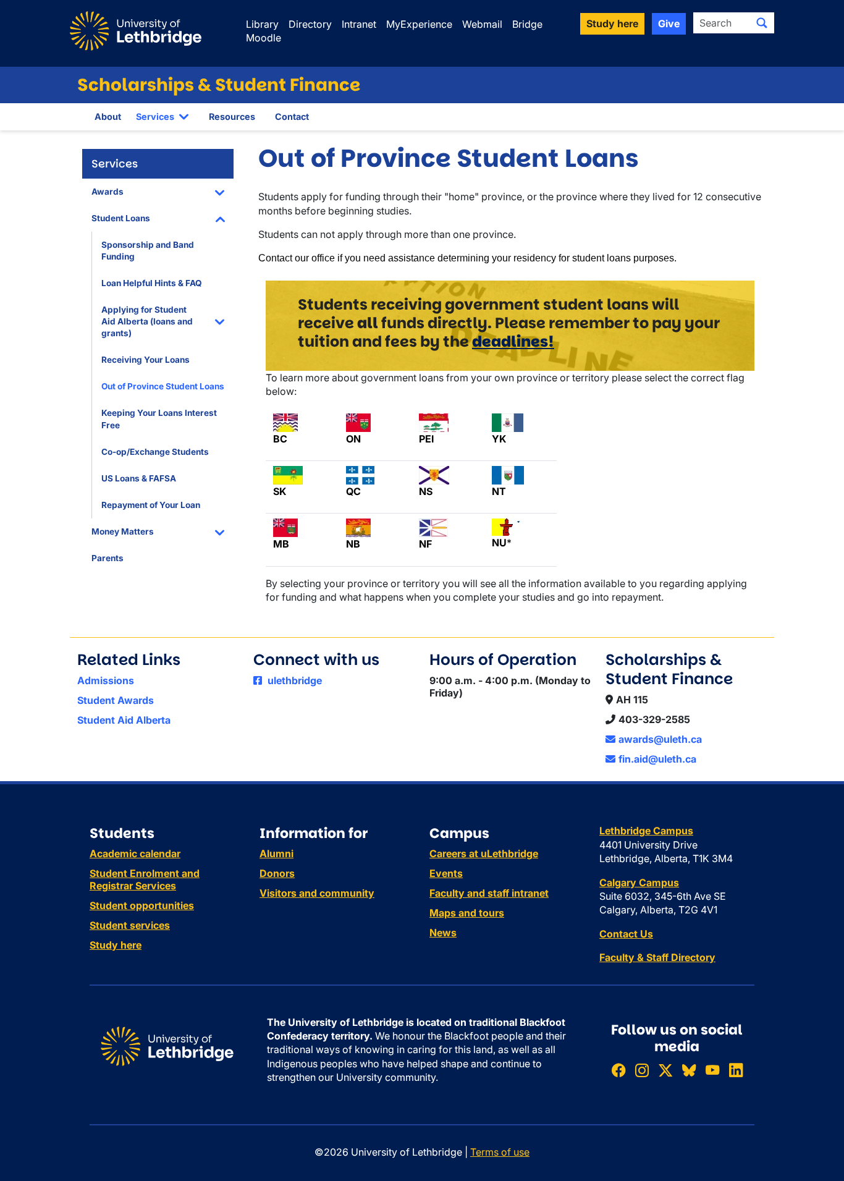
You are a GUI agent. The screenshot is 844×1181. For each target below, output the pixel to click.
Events (446, 873)
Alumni (276, 853)
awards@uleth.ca (660, 739)
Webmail (482, 24)
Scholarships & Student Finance (218, 85)
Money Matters (122, 531)
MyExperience (419, 24)
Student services (130, 925)
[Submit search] (761, 22)
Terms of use (500, 1152)
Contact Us (626, 934)
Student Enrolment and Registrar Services (145, 879)
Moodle (263, 38)
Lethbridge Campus (646, 830)
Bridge (527, 24)
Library (262, 24)
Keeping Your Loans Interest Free (159, 419)
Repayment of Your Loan (150, 505)
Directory (310, 24)
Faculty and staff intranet (489, 893)
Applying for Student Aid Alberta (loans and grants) (147, 321)
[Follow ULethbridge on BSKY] (689, 1070)
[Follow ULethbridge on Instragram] (642, 1070)
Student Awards (115, 700)
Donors (277, 873)
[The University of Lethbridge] (167, 1045)
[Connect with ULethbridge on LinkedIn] (736, 1070)
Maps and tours (466, 913)
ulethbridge (293, 680)
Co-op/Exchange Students (155, 452)
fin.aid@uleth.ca (657, 759)
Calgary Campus (639, 882)
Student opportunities (142, 905)
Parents (107, 558)
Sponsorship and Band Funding (147, 250)
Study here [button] (612, 23)
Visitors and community (317, 893)
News (443, 932)
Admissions (105, 680)
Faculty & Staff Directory (657, 957)
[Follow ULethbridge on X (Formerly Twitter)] (665, 1070)
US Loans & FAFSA (138, 478)
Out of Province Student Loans (162, 386)
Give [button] (669, 23)
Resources (232, 116)
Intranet (359, 24)
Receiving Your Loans (145, 360)
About (108, 116)
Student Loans (120, 218)
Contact (292, 116)
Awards (107, 192)
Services (155, 116)
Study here (115, 945)
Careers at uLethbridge (483, 853)
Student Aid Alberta (124, 720)
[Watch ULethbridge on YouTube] (712, 1070)
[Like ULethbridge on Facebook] (618, 1070)
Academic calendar (135, 853)
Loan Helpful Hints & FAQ (151, 283)
